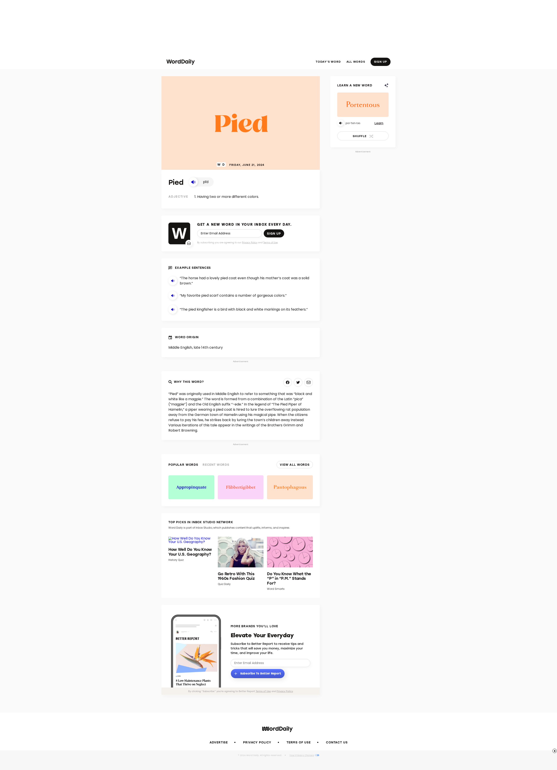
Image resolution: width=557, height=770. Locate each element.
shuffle (359, 136)
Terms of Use (270, 242)
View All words (295, 464)
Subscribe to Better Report (260, 673)
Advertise (219, 742)
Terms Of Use (299, 742)
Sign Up (380, 61)
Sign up (274, 233)
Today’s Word (328, 61)
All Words (355, 61)
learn (378, 123)
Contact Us (336, 742)
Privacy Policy (249, 242)
